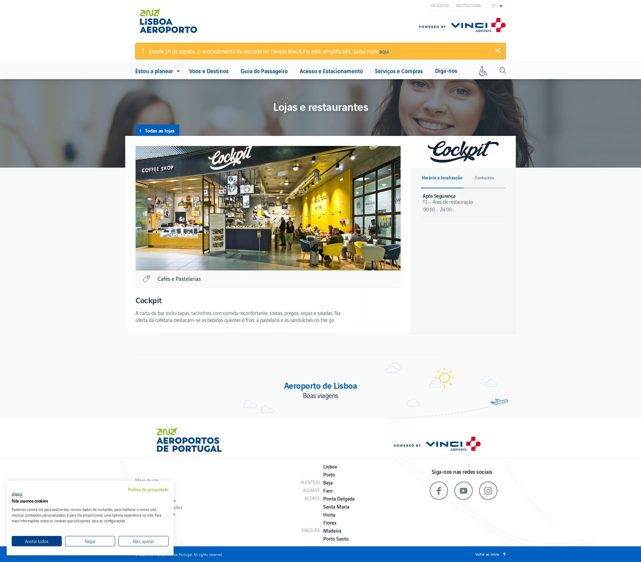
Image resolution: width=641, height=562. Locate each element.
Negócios (440, 5)
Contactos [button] (484, 177)
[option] (268, 208)
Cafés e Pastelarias (179, 278)
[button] (497, 5)
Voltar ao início (487, 554)
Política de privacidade (148, 489)
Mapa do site (147, 480)
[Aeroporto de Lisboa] (173, 21)
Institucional (468, 5)
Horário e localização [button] (442, 177)
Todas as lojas (160, 130)
